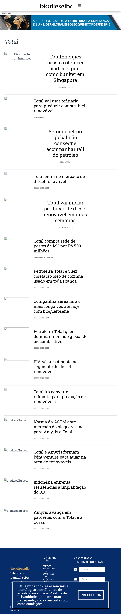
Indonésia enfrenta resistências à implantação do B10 (60, 487)
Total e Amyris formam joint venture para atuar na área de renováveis (60, 457)
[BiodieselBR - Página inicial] (55, 5)
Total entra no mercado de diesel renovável (59, 179)
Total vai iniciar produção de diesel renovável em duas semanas (65, 211)
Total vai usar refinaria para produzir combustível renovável (59, 106)
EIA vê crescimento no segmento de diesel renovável (55, 366)
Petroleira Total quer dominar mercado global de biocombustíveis (61, 336)
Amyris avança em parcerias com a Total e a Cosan (58, 517)
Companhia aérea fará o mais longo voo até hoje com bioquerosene (57, 306)
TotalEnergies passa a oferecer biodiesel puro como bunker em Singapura (65, 68)
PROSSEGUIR (91, 595)
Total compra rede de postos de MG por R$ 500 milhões (57, 246)
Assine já (50, 559)
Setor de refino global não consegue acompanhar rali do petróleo (65, 143)
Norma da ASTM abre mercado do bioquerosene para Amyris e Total (59, 426)
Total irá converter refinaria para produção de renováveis (60, 396)
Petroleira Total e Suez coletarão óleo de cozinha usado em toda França (58, 276)
